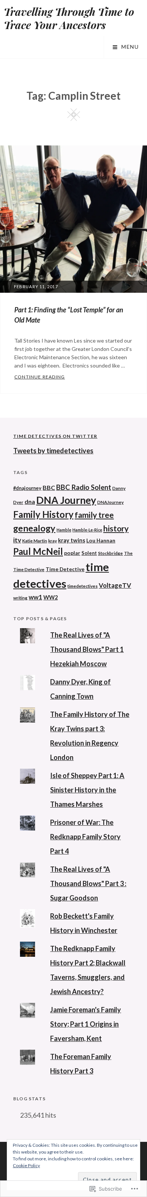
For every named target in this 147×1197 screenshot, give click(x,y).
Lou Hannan (100, 540)
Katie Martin (34, 540)
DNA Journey (66, 500)
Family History (43, 514)
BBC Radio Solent (83, 487)
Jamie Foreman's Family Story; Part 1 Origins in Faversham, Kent (85, 1024)
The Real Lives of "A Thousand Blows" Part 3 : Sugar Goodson (88, 883)
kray (52, 540)
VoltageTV (115, 585)
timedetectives (82, 585)
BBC (49, 487)
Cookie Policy (26, 1165)
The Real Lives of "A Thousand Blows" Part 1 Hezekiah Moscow (87, 649)
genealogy (34, 528)
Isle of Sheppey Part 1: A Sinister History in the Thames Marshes (87, 789)
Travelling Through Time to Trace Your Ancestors (69, 18)
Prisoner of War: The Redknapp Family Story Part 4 (85, 836)
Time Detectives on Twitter (55, 436)
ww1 (35, 597)
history (116, 528)
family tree (94, 514)
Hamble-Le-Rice (87, 529)
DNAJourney (110, 502)
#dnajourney (27, 488)
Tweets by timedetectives (53, 450)
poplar (72, 553)
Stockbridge (110, 553)
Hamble (64, 529)
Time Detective (65, 569)
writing (20, 597)
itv (17, 540)
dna (29, 501)
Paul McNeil (38, 551)
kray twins (71, 540)
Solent (89, 553)
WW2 (50, 597)
